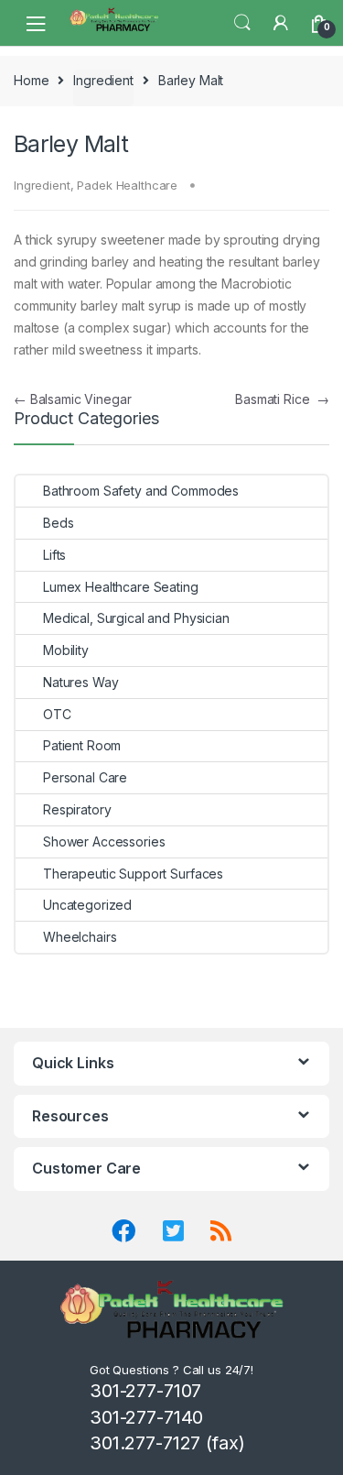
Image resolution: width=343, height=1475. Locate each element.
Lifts (54, 555)
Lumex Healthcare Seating (120, 587)
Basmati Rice (282, 399)
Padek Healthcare (127, 185)
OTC (57, 714)
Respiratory (77, 809)
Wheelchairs (79, 937)
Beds (58, 522)
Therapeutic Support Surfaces (133, 873)
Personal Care (85, 777)
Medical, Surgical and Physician (136, 618)
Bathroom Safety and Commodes (141, 490)
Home (31, 80)
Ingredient (103, 80)
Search (242, 23)
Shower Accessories (104, 841)
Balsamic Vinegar (73, 399)
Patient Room (82, 745)
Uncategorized (87, 904)
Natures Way (80, 682)
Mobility (66, 650)
